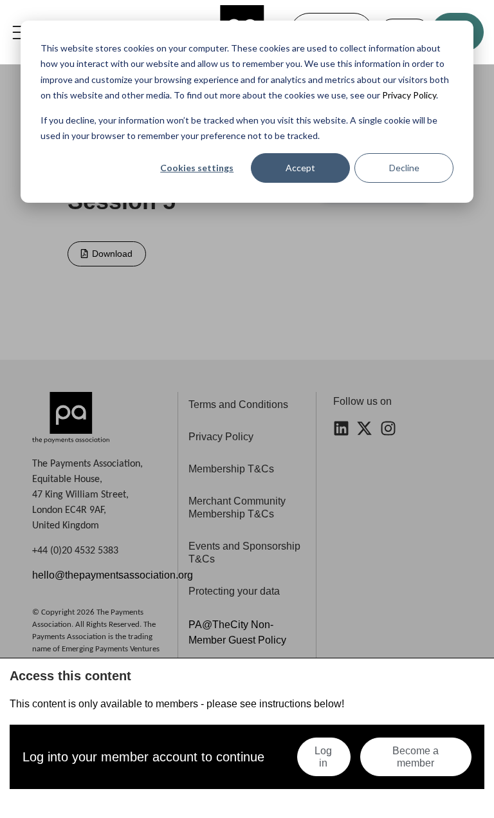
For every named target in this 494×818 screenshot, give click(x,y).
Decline (404, 167)
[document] (247, 409)
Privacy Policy (408, 94)
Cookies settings (196, 167)
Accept (300, 167)
